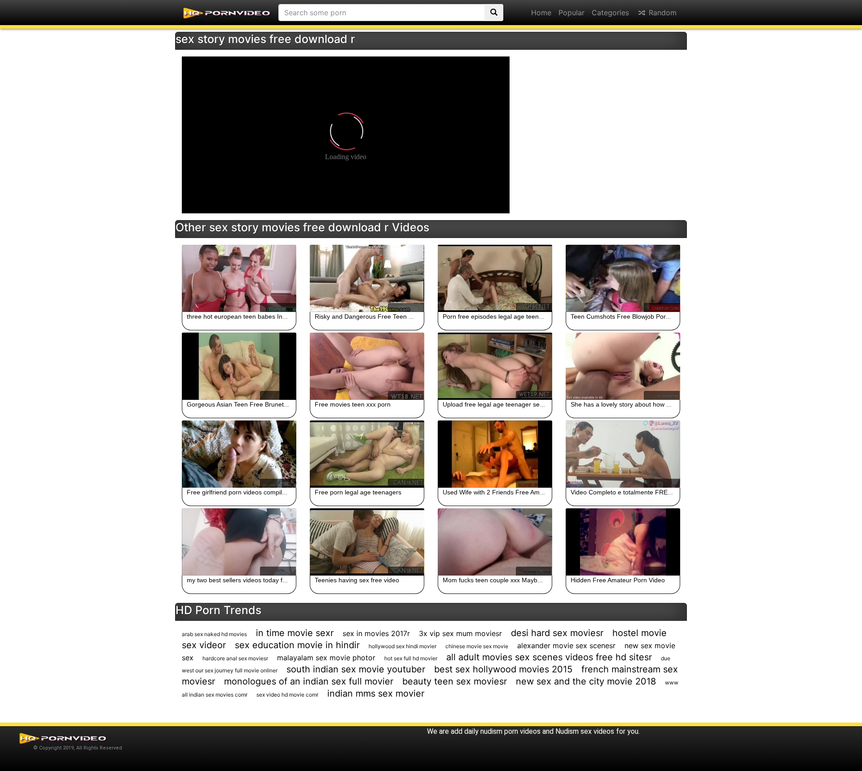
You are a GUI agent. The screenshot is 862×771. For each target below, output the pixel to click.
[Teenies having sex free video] (367, 542)
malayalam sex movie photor (326, 657)
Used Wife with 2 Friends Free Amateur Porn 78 (511, 492)
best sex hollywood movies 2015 (503, 669)
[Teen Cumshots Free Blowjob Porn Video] (623, 278)
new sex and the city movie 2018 (586, 681)
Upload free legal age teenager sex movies (504, 404)
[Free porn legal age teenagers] (367, 454)
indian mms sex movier (375, 693)
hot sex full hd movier (410, 658)
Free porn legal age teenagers (358, 492)
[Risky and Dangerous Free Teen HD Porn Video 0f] (367, 278)
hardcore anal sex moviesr (235, 658)
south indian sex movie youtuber (355, 669)
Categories (610, 12)
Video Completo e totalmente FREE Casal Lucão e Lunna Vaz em (664, 492)
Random (661, 12)
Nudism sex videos (584, 731)
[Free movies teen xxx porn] (367, 366)
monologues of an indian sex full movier (308, 681)
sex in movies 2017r (376, 633)
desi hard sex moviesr (557, 633)
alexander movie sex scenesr (566, 645)
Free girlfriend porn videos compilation (241, 492)
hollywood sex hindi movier (402, 646)
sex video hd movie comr (287, 694)
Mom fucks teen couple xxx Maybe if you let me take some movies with (543, 580)
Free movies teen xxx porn (353, 404)
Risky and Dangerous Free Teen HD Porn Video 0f (386, 316)
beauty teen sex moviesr (454, 681)
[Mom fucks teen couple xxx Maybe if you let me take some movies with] (495, 542)
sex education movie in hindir (297, 645)
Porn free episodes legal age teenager (497, 316)
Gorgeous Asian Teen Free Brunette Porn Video (254, 404)
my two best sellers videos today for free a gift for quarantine (273, 580)
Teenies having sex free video (357, 580)
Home (541, 12)
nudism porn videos (510, 731)
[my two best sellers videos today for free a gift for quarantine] (239, 542)
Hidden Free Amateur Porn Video (618, 580)
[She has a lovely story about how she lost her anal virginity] (623, 366)
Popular (572, 12)
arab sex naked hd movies (214, 634)
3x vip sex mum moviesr (460, 633)
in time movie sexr (295, 633)
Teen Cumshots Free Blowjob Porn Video (629, 316)
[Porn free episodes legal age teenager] (495, 278)
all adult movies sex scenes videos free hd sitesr (549, 657)
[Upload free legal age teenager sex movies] (495, 366)
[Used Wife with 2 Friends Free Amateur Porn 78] (495, 454)
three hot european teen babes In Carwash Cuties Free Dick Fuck (280, 316)
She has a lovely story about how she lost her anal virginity (654, 404)
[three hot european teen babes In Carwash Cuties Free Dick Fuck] (239, 278)
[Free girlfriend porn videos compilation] (239, 454)
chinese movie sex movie (476, 646)
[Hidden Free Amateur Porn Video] (623, 542)
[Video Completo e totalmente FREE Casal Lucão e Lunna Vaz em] (623, 454)
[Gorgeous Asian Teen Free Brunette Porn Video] (239, 366)
